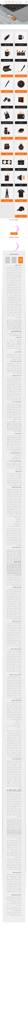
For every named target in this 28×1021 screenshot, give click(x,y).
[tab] (20, 260)
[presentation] (20, 260)
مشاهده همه (14, 233)
